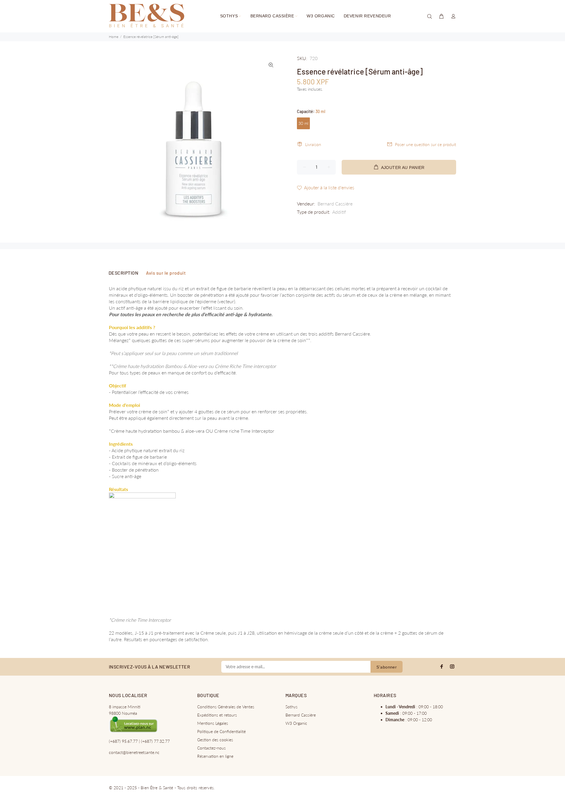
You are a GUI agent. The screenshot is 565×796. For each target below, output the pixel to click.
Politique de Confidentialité (221, 731)
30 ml (303, 123)
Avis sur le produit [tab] (166, 273)
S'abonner (386, 667)
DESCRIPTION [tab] (123, 273)
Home (113, 36)
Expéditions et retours (217, 714)
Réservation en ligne (215, 756)
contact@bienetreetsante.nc (134, 752)
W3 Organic (296, 723)
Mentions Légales (212, 723)
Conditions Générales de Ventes (225, 706)
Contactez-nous (211, 747)
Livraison (313, 144)
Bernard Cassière (335, 203)
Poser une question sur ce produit (425, 144)
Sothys (291, 706)
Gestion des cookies (215, 739)
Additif (339, 212)
